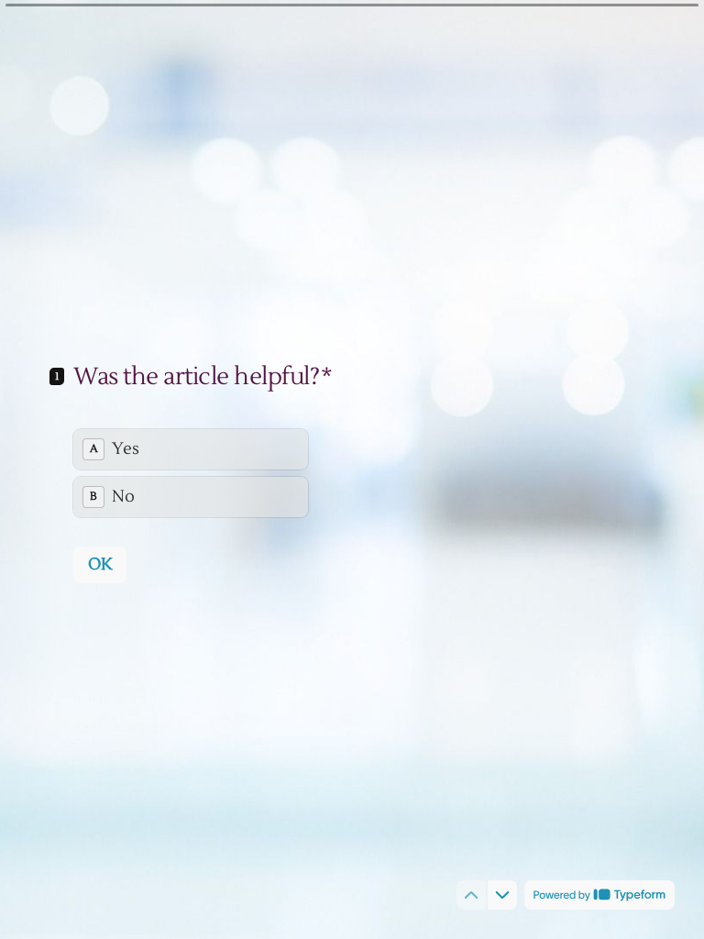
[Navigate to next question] (502, 895)
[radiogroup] (190, 473)
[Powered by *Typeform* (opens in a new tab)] (599, 895)
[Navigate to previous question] (471, 895)
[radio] (190, 449)
